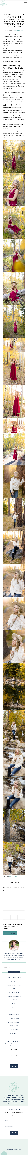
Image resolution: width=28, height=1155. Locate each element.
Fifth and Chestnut (16, 1149)
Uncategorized (14, 1033)
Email (12, 914)
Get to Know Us (14, 992)
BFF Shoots (14, 981)
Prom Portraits (14, 1011)
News (14, 1003)
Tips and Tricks (14, 1029)
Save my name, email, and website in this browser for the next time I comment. (13, 926)
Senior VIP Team (14, 1018)
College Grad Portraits (14, 985)
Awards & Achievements (14, 977)
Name (5, 914)
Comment (6, 891)
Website (20, 914)
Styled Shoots (14, 1026)
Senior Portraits (18, 30)
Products (14, 1007)
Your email (14, 1056)
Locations (14, 1000)
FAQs (14, 989)
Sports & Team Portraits (14, 1022)
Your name (14, 1049)
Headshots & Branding (14, 996)
